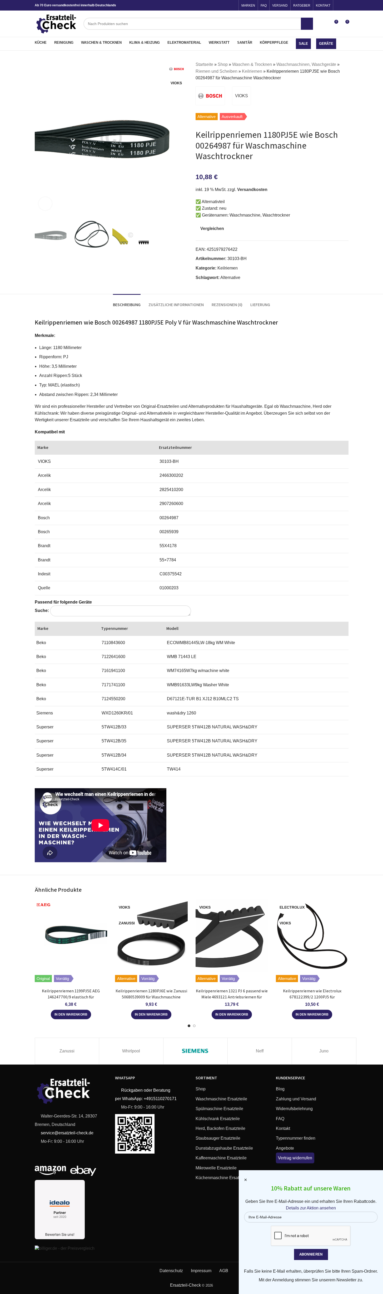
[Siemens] (195, 1051)
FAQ (280, 1118)
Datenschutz (171, 1270)
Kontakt (283, 1128)
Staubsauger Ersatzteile (218, 1138)
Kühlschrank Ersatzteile (218, 1118)
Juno (324, 1051)
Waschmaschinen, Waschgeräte (306, 64)
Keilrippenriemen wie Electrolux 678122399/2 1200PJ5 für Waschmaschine (312, 997)
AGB (223, 1270)
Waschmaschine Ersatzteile (221, 1099)
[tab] (127, 302)
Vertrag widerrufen (295, 1158)
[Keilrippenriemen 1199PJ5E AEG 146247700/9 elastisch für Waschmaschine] (71, 935)
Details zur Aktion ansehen (311, 1208)
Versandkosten (252, 189)
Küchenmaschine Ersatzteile (222, 1177)
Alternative (230, 277)
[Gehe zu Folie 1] (189, 1026)
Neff (259, 1051)
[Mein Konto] (324, 23)
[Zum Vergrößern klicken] (45, 203)
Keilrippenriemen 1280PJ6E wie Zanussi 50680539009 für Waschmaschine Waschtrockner (151, 997)
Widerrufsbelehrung (294, 1108)
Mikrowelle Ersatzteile (216, 1168)
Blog (280, 1089)
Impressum (201, 1270)
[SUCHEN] (307, 24)
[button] (71, 1014)
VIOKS (241, 96)
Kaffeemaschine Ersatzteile (221, 1158)
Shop (223, 64)
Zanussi (66, 1051)
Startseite (204, 64)
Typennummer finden (295, 1138)
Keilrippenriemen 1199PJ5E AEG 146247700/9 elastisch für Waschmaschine (71, 997)
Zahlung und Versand (296, 1099)
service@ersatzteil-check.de (66, 1133)
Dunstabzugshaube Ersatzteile (224, 1148)
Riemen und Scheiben (216, 71)
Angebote (285, 1148)
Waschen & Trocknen (252, 64)
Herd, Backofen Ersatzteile (220, 1128)
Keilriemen (252, 71)
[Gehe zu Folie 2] (194, 1026)
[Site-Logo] (56, 23)
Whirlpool (131, 1051)
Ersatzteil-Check (185, 1285)
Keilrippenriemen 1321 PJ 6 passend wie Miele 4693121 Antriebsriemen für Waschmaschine (232, 997)
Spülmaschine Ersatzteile (219, 1108)
